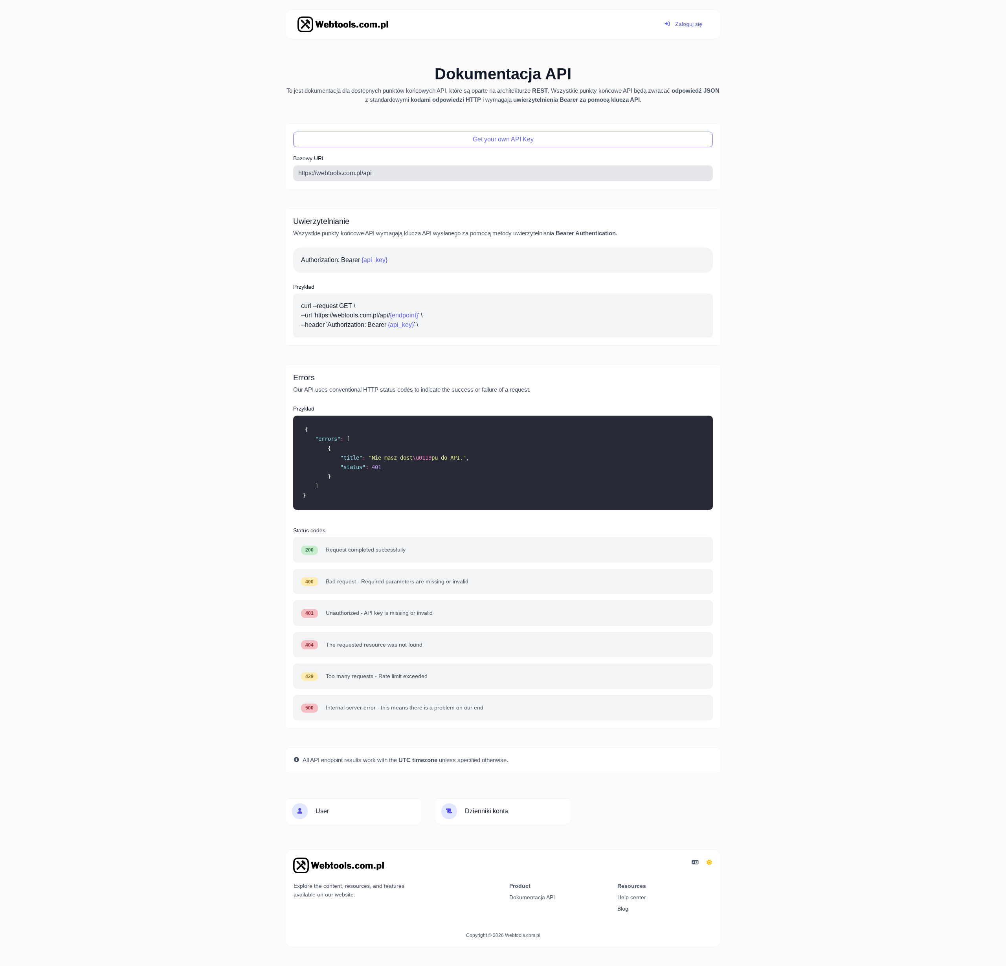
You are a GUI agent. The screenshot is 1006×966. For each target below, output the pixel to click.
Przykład (303, 287)
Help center (631, 897)
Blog (622, 909)
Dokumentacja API (532, 897)
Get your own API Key (503, 139)
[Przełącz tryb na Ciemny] (709, 863)
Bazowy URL (309, 158)
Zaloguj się (688, 24)
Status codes (309, 530)
